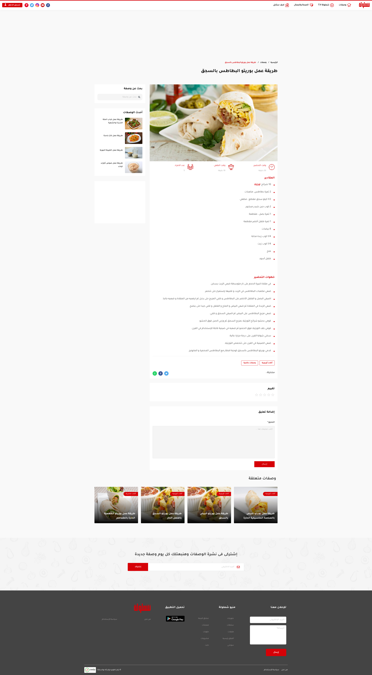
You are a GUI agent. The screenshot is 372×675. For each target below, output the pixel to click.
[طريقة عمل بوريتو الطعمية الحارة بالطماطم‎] (116, 505)
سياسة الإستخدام (109, 619)
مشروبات (205, 639)
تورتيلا (257, 184)
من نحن (147, 619)
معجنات (205, 625)
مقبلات (231, 632)
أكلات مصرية (131, 494)
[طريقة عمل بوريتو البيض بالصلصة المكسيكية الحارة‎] (256, 505)
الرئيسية (274, 63)
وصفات (263, 63)
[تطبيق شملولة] (169, 618)
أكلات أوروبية (267, 363)
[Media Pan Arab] (90, 670)
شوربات (230, 619)
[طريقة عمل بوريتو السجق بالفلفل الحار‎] (163, 505)
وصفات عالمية (250, 363)
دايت (207, 645)
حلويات (206, 632)
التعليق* (271, 422)
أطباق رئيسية (228, 639)
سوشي (230, 645)
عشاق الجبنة (203, 619)
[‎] (119, 123)
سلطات (230, 625)
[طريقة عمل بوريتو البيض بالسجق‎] (209, 505)
